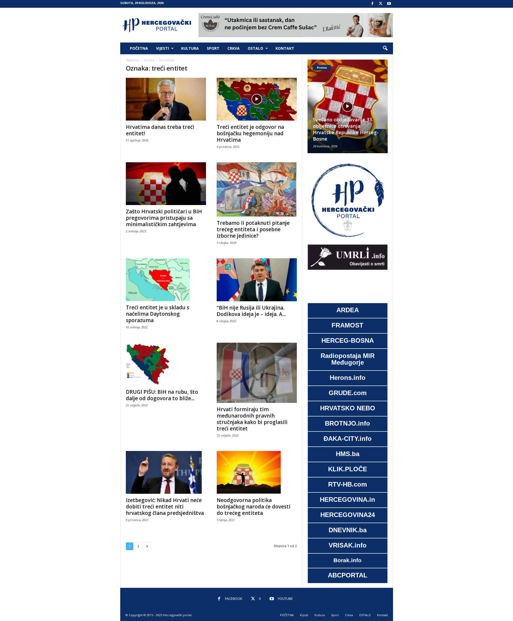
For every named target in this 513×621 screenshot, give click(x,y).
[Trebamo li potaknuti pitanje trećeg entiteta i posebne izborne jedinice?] (257, 189)
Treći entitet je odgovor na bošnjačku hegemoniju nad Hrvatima (250, 133)
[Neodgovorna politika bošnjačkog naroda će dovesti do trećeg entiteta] (257, 472)
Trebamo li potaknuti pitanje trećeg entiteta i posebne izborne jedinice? (253, 229)
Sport (213, 48)
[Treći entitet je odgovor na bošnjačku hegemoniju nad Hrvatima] (257, 99)
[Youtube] (389, 4)
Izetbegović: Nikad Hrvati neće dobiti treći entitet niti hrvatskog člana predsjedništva (165, 506)
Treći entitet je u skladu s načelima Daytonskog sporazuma (157, 314)
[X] (381, 4)
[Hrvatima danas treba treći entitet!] (166, 99)
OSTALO (255, 48)
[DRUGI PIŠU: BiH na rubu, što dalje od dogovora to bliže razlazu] (166, 364)
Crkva (233, 48)
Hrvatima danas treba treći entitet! (160, 130)
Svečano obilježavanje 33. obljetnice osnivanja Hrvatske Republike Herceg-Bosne (346, 129)
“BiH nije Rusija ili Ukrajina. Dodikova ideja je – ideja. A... (251, 311)
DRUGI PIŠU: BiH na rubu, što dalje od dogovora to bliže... (162, 395)
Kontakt (284, 48)
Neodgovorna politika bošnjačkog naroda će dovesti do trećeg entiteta (253, 506)
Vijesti (162, 48)
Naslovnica (132, 60)
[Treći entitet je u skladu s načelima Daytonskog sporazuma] (166, 279)
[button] (385, 48)
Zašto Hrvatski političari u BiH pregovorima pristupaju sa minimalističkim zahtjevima (164, 218)
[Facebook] (372, 4)
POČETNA (139, 48)
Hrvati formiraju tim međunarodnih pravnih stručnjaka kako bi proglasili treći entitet (252, 419)
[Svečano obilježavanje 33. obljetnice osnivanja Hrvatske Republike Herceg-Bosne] (348, 106)
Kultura (190, 48)
